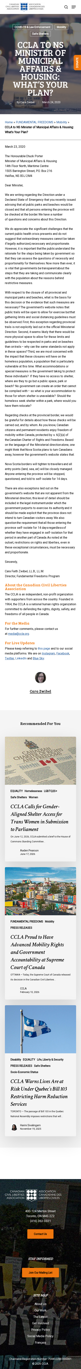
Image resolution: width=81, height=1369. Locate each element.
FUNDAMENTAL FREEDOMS (34, 122)
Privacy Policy (40, 1330)
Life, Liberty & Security (50, 1059)
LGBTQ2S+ (50, 791)
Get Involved (40, 1323)
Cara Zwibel (27, 102)
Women (33, 797)
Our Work (40, 1310)
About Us (40, 1304)
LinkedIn (21, 658)
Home (9, 122)
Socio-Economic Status (24, 1072)
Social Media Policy (40, 1336)
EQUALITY (17, 791)
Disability (16, 1059)
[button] (74, 7)
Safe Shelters (40, 33)
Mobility (61, 27)
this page (44, 648)
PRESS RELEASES (21, 927)
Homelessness (33, 791)
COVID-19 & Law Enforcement (32, 27)
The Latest (40, 1317)
